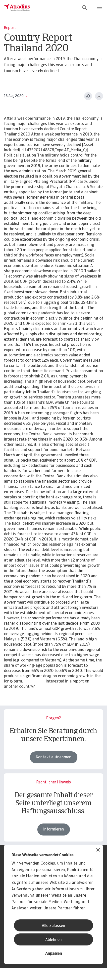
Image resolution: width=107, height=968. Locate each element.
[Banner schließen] (98, 850)
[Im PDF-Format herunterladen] (99, 96)
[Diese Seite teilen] (88, 96)
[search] (84, 7)
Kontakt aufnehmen (53, 757)
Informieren (53, 829)
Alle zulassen (53, 926)
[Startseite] (17, 7)
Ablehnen (53, 940)
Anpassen (53, 954)
